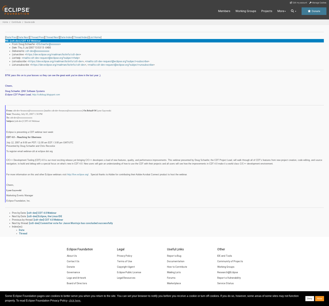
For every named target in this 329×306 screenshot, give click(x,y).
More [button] (280, 11)
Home (5, 22)
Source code (30, 22)
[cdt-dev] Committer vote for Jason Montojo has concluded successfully (71, 223)
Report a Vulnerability (229, 277)
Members (224, 11)
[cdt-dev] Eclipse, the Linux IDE (44, 216)
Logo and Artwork (76, 277)
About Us (72, 255)
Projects (266, 11)
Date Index (66, 37)
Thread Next (52, 37)
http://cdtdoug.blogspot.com (46, 94)
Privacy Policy (124, 255)
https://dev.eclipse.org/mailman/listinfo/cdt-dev (53, 54)
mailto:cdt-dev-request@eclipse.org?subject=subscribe (117, 61)
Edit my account (299, 3)
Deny (309, 298)
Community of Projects (230, 261)
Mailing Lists (174, 272)
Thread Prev (37, 37)
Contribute (16, 22)
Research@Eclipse (227, 272)
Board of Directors (77, 283)
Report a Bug (174, 255)
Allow (319, 298)
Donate (315, 11)
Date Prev (11, 37)
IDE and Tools (224, 255)
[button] (293, 11)
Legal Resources (126, 277)
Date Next (23, 37)
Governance (73, 272)
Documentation (175, 261)
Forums (171, 277)
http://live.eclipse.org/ (78, 174)
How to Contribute (177, 266)
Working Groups (245, 11)
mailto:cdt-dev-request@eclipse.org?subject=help (50, 58)
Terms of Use (124, 261)
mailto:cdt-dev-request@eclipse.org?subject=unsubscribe (121, 64)
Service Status (225, 283)
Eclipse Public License (129, 272)
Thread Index (80, 37)
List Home (95, 37)
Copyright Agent (126, 266)
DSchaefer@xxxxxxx (48, 44)
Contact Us (73, 261)
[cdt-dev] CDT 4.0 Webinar (42, 213)
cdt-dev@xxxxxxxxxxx (37, 51)
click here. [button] (75, 300)
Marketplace (174, 283)
